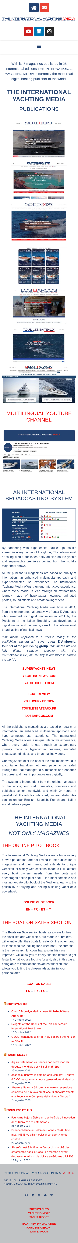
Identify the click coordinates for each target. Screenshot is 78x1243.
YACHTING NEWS (39, 1213)
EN (28, 909)
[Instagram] (49, 31)
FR (36, 909)
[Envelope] (44, 7)
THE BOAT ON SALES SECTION (37, 922)
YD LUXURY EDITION (39, 701)
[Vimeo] (39, 1195)
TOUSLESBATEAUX (37, 1227)
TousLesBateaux (19, 1110)
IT (50, 909)
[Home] (34, 7)
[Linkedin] (39, 31)
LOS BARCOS (39, 1231)
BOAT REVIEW (39, 694)
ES (43, 909)
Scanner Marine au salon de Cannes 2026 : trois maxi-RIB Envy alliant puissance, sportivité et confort (40, 1134)
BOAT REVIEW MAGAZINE (39, 1223)
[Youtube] (28, 31)
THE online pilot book (30, 845)
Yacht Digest (17, 1054)
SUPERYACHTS (17, 1004)
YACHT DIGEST (39, 1217)
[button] (39, 46)
